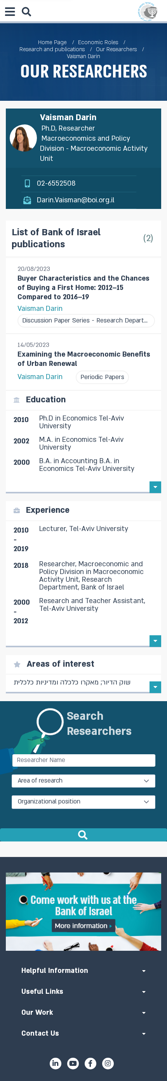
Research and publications (52, 49)
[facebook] (90, 1063)
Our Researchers (116, 49)
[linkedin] (55, 1063)
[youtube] (73, 1063)
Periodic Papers (102, 377)
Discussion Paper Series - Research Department (86, 320)
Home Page (52, 42)
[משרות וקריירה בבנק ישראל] (83, 911)
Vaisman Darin (40, 308)
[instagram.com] (108, 1063)
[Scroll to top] (83, 857)
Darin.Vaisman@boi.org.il (76, 200)
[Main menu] (9, 11)
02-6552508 (56, 183)
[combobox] (83, 781)
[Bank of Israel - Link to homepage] (147, 11)
